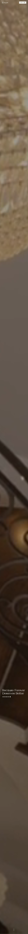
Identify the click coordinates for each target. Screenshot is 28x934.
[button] (22, 2)
